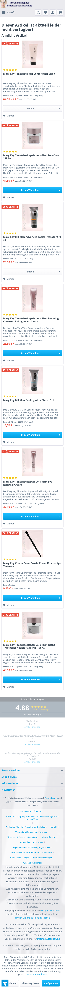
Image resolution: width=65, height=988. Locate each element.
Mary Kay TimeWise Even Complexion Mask (29, 73)
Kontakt (53, 827)
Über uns (38, 811)
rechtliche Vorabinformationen (25, 852)
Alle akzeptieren (30, 983)
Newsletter (47, 852)
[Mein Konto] (53, 12)
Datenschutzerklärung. (48, 938)
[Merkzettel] (45, 12)
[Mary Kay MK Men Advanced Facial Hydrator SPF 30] (32, 217)
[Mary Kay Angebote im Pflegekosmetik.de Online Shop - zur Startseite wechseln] (16, 4)
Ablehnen (12, 983)
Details (30, 108)
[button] (5, 983)
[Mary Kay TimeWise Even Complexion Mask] (32, 54)
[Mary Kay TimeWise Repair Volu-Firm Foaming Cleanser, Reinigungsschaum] (32, 298)
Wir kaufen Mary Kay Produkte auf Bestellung (26, 827)
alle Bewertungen (32, 714)
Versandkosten (51, 798)
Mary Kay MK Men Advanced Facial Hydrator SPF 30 (32, 238)
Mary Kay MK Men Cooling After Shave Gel (28, 400)
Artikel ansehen (32, 726)
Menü (11, 12)
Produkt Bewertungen (42, 857)
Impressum (25, 811)
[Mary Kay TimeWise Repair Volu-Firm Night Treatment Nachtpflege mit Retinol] (32, 625)
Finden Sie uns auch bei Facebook (32, 917)
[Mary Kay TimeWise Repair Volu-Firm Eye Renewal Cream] (32, 462)
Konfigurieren (51, 983)
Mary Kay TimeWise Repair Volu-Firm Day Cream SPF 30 (32, 157)
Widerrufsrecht (48, 837)
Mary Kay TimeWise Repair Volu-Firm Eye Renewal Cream (27, 483)
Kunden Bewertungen (32, 862)
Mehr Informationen (36, 974)
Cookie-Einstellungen (19, 857)
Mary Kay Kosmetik (51, 910)
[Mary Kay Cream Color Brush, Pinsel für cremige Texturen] (32, 543)
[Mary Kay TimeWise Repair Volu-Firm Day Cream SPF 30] (32, 135)
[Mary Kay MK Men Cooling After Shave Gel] (32, 380)
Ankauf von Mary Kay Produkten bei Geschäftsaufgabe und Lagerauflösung (32, 817)
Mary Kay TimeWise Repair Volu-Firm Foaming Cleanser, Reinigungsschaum (31, 320)
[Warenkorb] (60, 12)
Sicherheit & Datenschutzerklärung (23, 837)
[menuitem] (8, 12)
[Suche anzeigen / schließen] (38, 12)
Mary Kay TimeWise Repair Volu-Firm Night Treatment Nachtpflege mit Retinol (29, 646)
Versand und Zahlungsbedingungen (31, 832)
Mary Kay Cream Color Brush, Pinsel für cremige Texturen (32, 565)
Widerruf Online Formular (31, 842)
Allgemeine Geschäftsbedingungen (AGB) (31, 847)
